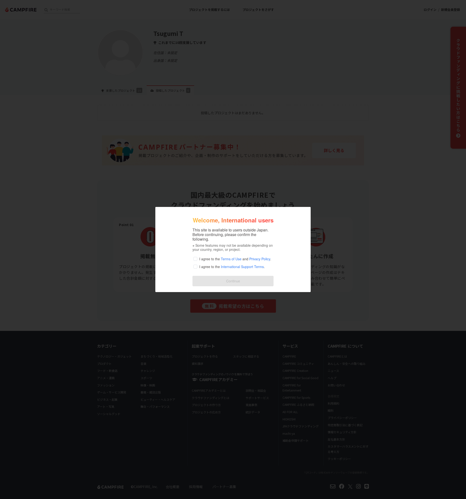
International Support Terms (242, 266)
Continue (233, 280)
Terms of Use (231, 258)
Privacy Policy (259, 258)
